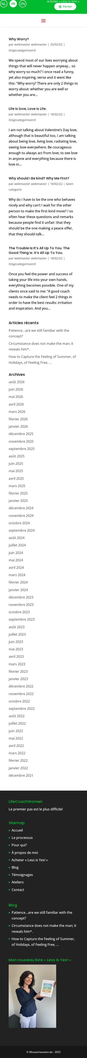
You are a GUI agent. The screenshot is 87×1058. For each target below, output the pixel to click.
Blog (15, 867)
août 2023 (16, 627)
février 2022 (18, 760)
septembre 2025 (22, 448)
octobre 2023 (19, 612)
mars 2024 (17, 575)
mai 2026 (16, 396)
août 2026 (16, 382)
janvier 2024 (18, 590)
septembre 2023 (22, 619)
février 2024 (18, 582)
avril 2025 (16, 478)
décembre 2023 (21, 597)
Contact (18, 889)
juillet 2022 (17, 723)
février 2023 (18, 671)
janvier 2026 (18, 426)
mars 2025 (17, 486)
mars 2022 (17, 753)
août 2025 (16, 456)
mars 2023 (17, 664)
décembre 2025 (21, 433)
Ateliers (18, 882)
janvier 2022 (18, 768)
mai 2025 (16, 471)
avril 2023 (16, 656)
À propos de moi (25, 852)
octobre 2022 (19, 701)
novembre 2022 (21, 693)
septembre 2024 (22, 530)
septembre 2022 (22, 708)
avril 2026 (16, 404)
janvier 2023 (18, 679)
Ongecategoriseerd (22, 50)
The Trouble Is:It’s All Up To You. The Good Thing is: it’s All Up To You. (39, 250)
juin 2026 (16, 389)
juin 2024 (16, 552)
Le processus (22, 837)
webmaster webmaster (30, 44)
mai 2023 (16, 649)
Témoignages (22, 874)
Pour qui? (19, 845)
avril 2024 (16, 567)
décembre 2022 (21, 686)
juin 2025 (16, 463)
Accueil (17, 830)
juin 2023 (16, 641)
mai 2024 (16, 560)
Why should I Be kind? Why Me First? (39, 178)
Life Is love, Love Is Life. (27, 108)
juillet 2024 (17, 545)
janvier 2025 (18, 500)
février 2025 (18, 493)
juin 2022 (16, 731)
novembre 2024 (21, 515)
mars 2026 (17, 411)
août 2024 (16, 537)
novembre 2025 (21, 441)
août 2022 (16, 716)
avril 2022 (16, 745)
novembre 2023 (21, 604)
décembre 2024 (21, 508)
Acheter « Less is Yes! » (63, 1)
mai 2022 (16, 738)
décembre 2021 (21, 775)
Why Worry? (19, 39)
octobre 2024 (19, 523)
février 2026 (18, 419)
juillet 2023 (17, 634)
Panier (67, 6)
